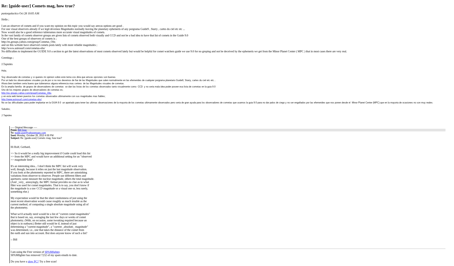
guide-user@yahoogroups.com (30, 132)
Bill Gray (22, 130)
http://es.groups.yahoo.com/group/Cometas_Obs (26, 93)
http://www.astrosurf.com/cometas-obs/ (21, 99)
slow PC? (33, 261)
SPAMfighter (52, 251)
